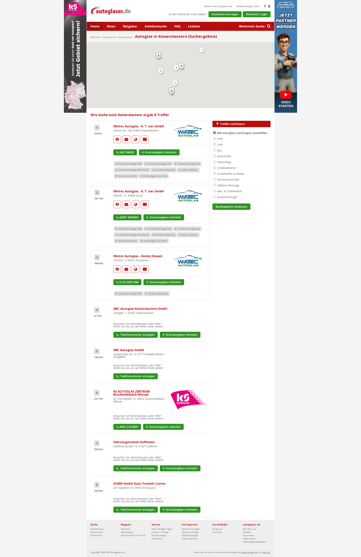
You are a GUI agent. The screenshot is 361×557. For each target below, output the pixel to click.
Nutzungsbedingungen (254, 541)
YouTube (217, 532)
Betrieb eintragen (191, 529)
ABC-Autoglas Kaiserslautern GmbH (140, 309)
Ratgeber (130, 26)
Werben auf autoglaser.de (218, 6)
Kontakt (247, 532)
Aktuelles (125, 529)
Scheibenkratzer (226, 168)
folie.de (266, 552)
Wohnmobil (224, 156)
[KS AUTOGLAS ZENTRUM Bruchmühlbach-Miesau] (188, 399)
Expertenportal (189, 538)
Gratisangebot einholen (160, 152)
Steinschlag (224, 162)
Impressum (249, 535)
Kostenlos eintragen (225, 14)
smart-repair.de (249, 552)
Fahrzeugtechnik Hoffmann (134, 442)
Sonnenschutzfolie (228, 179)
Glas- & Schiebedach (229, 191)
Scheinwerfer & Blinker (231, 173)
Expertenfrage (159, 535)
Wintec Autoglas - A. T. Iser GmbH (138, 126)
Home (94, 26)
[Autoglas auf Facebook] (265, 6)
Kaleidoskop (127, 532)
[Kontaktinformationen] (126, 139)
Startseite (95, 37)
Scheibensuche (156, 26)
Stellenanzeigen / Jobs (248, 6)
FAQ (177, 26)
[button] (161, 71)
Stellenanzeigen (190, 535)
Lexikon (194, 26)
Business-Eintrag (190, 532)
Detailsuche (96, 535)
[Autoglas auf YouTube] (269, 6)
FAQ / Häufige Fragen (162, 529)
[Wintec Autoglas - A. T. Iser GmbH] (117, 139)
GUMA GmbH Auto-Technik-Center (139, 483)
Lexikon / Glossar (160, 532)
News (111, 26)
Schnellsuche (109, 37)
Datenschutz (249, 538)
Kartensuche (96, 532)
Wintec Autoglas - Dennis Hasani (137, 256)
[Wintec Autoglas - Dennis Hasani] (117, 269)
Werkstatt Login (256, 14)
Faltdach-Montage (228, 185)
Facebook (217, 529)
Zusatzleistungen (227, 197)
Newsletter (157, 538)
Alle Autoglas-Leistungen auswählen (242, 133)
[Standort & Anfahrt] (145, 139)
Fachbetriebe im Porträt (133, 535)
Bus (219, 150)
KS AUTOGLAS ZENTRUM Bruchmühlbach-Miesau (131, 393)
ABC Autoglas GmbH (128, 350)
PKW (220, 139)
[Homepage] (135, 139)
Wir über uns (249, 529)
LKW (220, 144)
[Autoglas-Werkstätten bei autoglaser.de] (113, 10)
